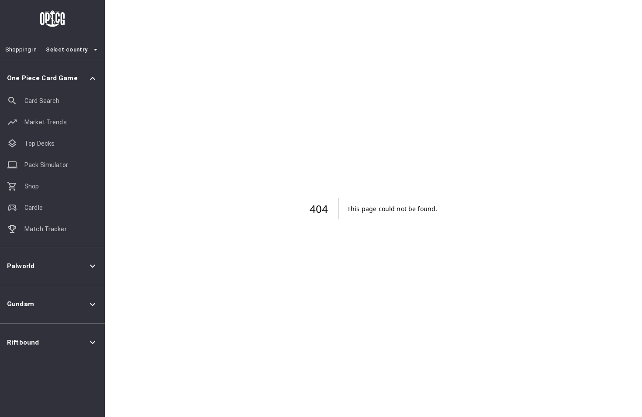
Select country (66, 49)
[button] (52, 78)
